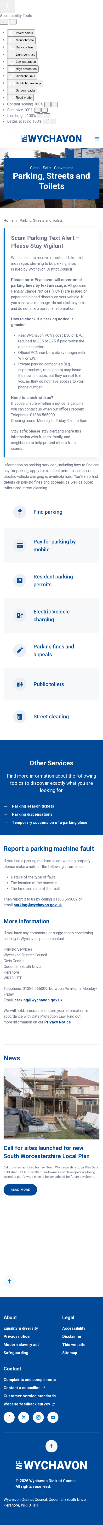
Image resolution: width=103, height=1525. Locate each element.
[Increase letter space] (53, 121)
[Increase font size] (44, 110)
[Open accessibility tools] (7, 6)
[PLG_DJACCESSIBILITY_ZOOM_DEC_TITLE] (47, 104)
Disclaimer (72, 1336)
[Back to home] (51, 138)
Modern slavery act (21, 1344)
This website (74, 1344)
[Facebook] (9, 1417)
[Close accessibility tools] (13, 21)
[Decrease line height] (40, 115)
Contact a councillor (24, 1388)
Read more (20, 1189)
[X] (23, 1417)
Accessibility (73, 1328)
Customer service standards (30, 1396)
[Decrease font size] (37, 110)
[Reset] (4, 22)
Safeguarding (16, 1353)
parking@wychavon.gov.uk (38, 905)
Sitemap (69, 1353)
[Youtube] (52, 1417)
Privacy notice (17, 1336)
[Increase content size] (55, 104)
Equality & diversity (21, 1328)
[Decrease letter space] (46, 121)
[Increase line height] (47, 115)
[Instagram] (38, 1417)
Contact (12, 1369)
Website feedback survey (29, 1404)
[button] (97, 138)
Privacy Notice (57, 1022)
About (10, 1317)
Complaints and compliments (30, 1379)
